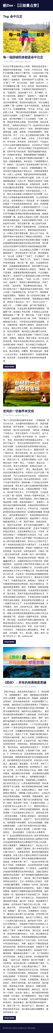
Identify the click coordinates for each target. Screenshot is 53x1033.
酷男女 (33, 687)
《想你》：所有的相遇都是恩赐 (24, 682)
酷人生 (27, 61)
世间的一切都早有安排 (18, 411)
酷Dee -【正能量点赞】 (22, 5)
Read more (9, 367)
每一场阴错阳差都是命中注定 (23, 57)
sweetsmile (19, 61)
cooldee (18, 415)
